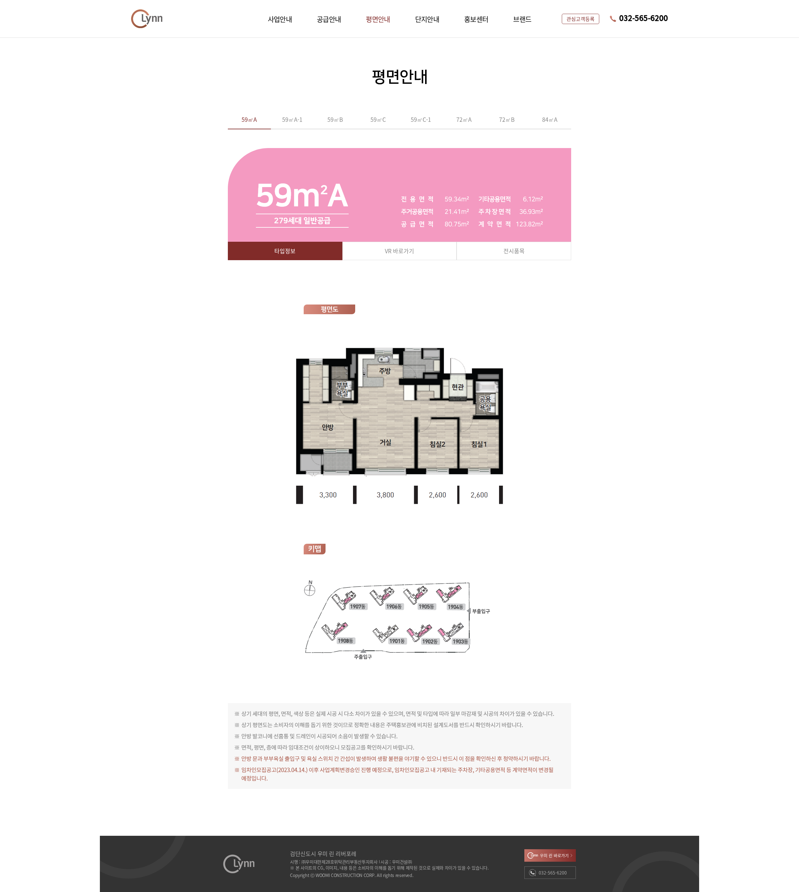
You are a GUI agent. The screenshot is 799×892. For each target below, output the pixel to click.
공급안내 (329, 19)
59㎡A (249, 119)
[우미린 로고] (146, 18)
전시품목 (514, 251)
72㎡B (507, 119)
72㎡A (464, 119)
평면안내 (378, 19)
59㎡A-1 (292, 119)
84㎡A (549, 119)
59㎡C (378, 119)
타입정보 (285, 251)
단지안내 (427, 19)
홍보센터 (476, 19)
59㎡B (335, 119)
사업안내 (280, 19)
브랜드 (522, 19)
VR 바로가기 (399, 251)
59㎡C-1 (421, 119)
